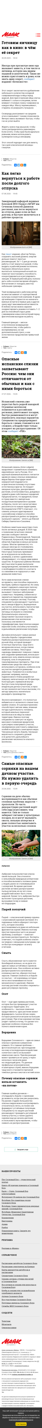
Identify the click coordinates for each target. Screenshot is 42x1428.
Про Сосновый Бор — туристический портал (19, 1180)
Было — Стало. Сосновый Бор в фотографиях (15, 1192)
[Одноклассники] (21, 165)
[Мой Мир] (25, 165)
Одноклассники (9, 1327)
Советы (9, 160)
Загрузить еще (22, 1149)
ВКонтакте (6, 1324)
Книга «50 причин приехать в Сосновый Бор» (20, 1186)
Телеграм (6, 1321)
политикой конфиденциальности (21, 1420)
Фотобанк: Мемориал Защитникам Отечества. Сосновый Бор (17, 1213)
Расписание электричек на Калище (18, 1266)
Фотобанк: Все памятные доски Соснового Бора (16, 1201)
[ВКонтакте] (15, 165)
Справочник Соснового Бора (15, 1275)
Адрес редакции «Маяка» (10, 1350)
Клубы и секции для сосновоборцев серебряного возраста (18, 1291)
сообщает (29, 79)
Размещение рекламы (9, 1370)
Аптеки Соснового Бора (12, 1296)
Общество (13, 159)
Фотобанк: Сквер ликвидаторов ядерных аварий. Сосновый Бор (20, 1207)
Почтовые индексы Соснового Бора (18, 1303)
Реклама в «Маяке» (10, 1248)
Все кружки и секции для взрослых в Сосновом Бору (19, 1286)
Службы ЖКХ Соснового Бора (15, 1306)
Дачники (14, 752)
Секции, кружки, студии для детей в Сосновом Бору (17, 1280)
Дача (8, 752)
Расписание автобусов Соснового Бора (19, 1263)
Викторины (7, 1221)
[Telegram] (18, 165)
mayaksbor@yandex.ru (22, 1366)
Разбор (5, 1227)
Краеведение (8, 1218)
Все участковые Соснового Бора (16, 1299)
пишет (9, 254)
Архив (5, 1224)
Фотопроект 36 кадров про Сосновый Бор (20, 1197)
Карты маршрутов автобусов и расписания (16, 1271)
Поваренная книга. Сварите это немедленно (16, 1232)
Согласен (21, 1424)
